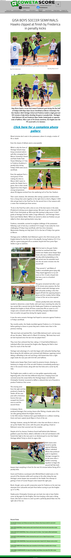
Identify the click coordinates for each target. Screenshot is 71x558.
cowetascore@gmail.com (45, 5)
